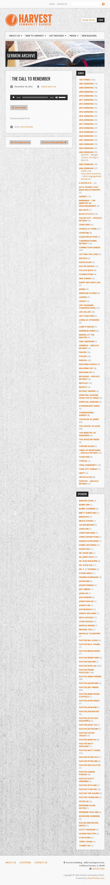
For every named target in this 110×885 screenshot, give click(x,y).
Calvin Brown (86, 525)
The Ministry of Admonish (87, 434)
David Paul (84, 549)
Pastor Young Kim (88, 797)
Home (52, 4)
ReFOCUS (83, 383)
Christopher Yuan (88, 537)
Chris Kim (84, 529)
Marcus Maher (86, 625)
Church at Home (88, 228)
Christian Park (87, 533)
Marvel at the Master (86, 336)
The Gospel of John (89, 426)
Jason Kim (84, 581)
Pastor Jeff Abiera (89, 687)
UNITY (82, 473)
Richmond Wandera (89, 816)
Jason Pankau (86, 585)
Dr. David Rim (85, 553)
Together (84, 457)
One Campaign (86, 341)
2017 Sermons (86, 124)
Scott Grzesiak (87, 829)
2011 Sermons (86, 100)
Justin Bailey (86, 609)
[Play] (13, 97)
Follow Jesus (86, 270)
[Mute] (56, 97)
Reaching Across (88, 364)
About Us (11, 862)
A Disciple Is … (86, 183)
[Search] (103, 4)
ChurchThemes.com (95, 878)
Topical (83, 461)
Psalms (83, 356)
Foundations (86, 274)
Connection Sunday (89, 247)
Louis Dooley (86, 621)
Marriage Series (87, 330)
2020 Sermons (86, 136)
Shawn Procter (87, 833)
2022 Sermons (86, 144)
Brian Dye (84, 517)
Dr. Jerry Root (86, 557)
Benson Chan (86, 500)
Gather (84, 171)
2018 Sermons (86, 128)
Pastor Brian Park (89, 657)
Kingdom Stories (88, 293)
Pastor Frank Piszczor (86, 671)
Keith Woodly (86, 617)
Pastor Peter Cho (88, 757)
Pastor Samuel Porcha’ (87, 773)
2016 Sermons (86, 120)
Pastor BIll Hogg (88, 640)
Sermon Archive (21, 55)
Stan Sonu (85, 837)
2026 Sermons (86, 168)
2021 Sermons (86, 140)
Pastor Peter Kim (88, 761)
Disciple (83, 258)
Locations (25, 862)
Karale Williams (87, 613)
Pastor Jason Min (88, 683)
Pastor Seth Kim (88, 785)
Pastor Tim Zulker (89, 793)
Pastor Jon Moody (89, 711)
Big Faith (83, 210)
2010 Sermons (86, 96)
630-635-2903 (98, 868)
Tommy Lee (84, 845)
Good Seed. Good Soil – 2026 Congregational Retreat (91, 176)
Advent (83, 196)
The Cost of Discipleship (52, 142)
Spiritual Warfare (88, 402)
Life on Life (85, 312)
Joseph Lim (84, 605)
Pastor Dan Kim (87, 661)
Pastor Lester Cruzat (86, 734)
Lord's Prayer (86, 326)
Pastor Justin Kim (88, 728)
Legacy (82, 301)
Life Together (86, 316)
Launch (83, 297)
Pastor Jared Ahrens (90, 676)
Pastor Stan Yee (88, 789)
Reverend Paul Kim (88, 812)
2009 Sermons (86, 92)
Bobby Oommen (87, 508)
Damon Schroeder (88, 541)
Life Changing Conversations (87, 306)
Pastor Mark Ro (87, 739)
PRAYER (82, 352)
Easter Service (86, 266)
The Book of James (89, 419)
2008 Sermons (86, 87)
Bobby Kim (84, 504)
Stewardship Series (89, 406)
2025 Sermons (86, 164)
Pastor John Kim (88, 707)
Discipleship (85, 262)
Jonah (82, 289)
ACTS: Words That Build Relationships (89, 188)
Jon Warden (85, 597)
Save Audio (20, 107)
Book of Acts (86, 214)
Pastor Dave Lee (48, 86)
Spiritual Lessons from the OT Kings (89, 396)
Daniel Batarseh (88, 545)
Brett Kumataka (88, 513)
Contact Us (62, 4)
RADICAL (83, 360)
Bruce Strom (86, 521)
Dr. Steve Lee (85, 565)
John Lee (83, 593)
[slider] (62, 97)
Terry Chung (85, 841)
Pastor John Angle (89, 700)
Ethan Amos (85, 573)
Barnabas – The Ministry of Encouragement (87, 203)
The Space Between (89, 439)
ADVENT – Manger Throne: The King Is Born (89, 157)
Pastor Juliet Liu (88, 724)
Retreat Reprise (87, 391)
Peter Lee (84, 801)
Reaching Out (86, 368)
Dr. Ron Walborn (88, 561)
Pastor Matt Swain (89, 750)
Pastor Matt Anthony (86, 745)
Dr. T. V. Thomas (87, 569)
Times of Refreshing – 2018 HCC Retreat (89, 451)
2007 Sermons (86, 83)
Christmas (84, 224)
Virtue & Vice (85, 477)
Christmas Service (21, 142)
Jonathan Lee (86, 601)
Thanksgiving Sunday (86, 413)
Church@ (84, 232)
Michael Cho (85, 629)
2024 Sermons (86, 152)
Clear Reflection (88, 236)
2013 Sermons (86, 108)
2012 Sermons (27, 126)
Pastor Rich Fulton (89, 765)
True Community (88, 465)
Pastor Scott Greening (86, 779)
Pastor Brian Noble (89, 651)
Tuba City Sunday (88, 469)
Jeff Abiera (84, 589)
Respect (83, 387)
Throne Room (86, 446)
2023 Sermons (86, 148)
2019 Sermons (86, 132)
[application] (39, 97)
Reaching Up (85, 372)
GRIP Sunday (85, 278)
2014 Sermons (86, 112)
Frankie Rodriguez (88, 577)
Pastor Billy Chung (89, 644)
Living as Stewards (89, 320)
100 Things (84, 79)
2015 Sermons (86, 116)
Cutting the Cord (88, 254)
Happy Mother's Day (90, 282)
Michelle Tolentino (89, 633)
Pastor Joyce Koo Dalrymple (88, 719)
